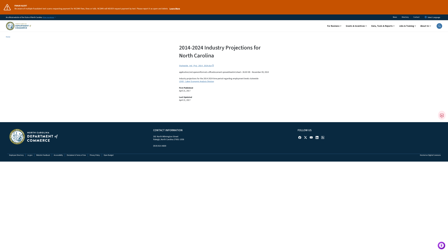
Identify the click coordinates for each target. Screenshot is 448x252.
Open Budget (109, 155)
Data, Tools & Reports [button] (382, 26)
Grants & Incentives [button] (355, 26)
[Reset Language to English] (426, 17)
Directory (405, 17)
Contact (416, 17)
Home (8, 37)
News (395, 17)
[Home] (18, 23)
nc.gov (30, 155)
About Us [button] (424, 26)
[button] (439, 26)
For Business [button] (333, 26)
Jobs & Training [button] (406, 26)
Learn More (175, 8)
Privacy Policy (95, 155)
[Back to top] (442, 115)
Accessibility (58, 155)
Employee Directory (16, 155)
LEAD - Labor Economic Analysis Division (196, 81)
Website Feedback (43, 155)
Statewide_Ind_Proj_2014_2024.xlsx (195, 65)
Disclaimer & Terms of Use (76, 155)
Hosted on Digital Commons (430, 155)
